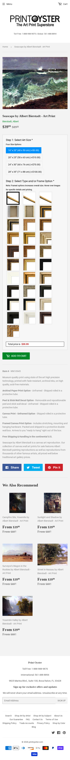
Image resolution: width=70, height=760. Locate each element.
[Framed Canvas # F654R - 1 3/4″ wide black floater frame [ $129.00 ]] (13, 318)
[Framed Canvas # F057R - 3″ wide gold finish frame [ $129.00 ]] (29, 238)
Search (8, 715)
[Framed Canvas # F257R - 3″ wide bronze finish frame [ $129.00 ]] (13, 238)
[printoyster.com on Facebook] (58, 733)
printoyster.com (36, 742)
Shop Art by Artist (22, 715)
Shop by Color (59, 723)
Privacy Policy (43, 723)
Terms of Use (52, 719)
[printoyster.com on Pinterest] (64, 733)
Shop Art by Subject (42, 715)
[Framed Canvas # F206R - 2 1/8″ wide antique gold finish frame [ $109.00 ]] (29, 251)
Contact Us (38, 719)
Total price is (18, 344)
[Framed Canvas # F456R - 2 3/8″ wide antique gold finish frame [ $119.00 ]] (29, 225)
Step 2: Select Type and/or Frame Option (33, 185)
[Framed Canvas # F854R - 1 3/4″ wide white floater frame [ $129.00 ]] (29, 318)
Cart (65, 4)
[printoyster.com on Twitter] (53, 733)
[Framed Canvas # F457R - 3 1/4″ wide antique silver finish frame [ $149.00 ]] (45, 278)
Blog (34, 727)
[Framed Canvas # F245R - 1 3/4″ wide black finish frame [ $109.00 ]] (45, 264)
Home (5, 47)
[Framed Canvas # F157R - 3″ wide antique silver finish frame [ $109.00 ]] (45, 238)
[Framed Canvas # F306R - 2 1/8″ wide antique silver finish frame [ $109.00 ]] (45, 251)
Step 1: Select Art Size (19, 142)
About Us (58, 715)
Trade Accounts (26, 723)
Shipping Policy (9, 723)
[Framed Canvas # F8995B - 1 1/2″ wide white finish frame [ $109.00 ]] (13, 278)
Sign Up (61, 700)
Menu (9, 4)
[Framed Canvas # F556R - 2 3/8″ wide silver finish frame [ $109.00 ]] (29, 291)
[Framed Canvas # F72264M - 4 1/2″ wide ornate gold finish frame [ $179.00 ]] (13, 331)
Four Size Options (13, 144)
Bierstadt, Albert (10, 121)
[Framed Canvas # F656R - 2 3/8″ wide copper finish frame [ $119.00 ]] (45, 225)
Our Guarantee (16, 719)
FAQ (28, 719)
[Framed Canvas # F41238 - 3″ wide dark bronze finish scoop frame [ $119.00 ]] (45, 318)
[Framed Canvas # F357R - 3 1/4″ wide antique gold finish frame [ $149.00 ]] (29, 278)
